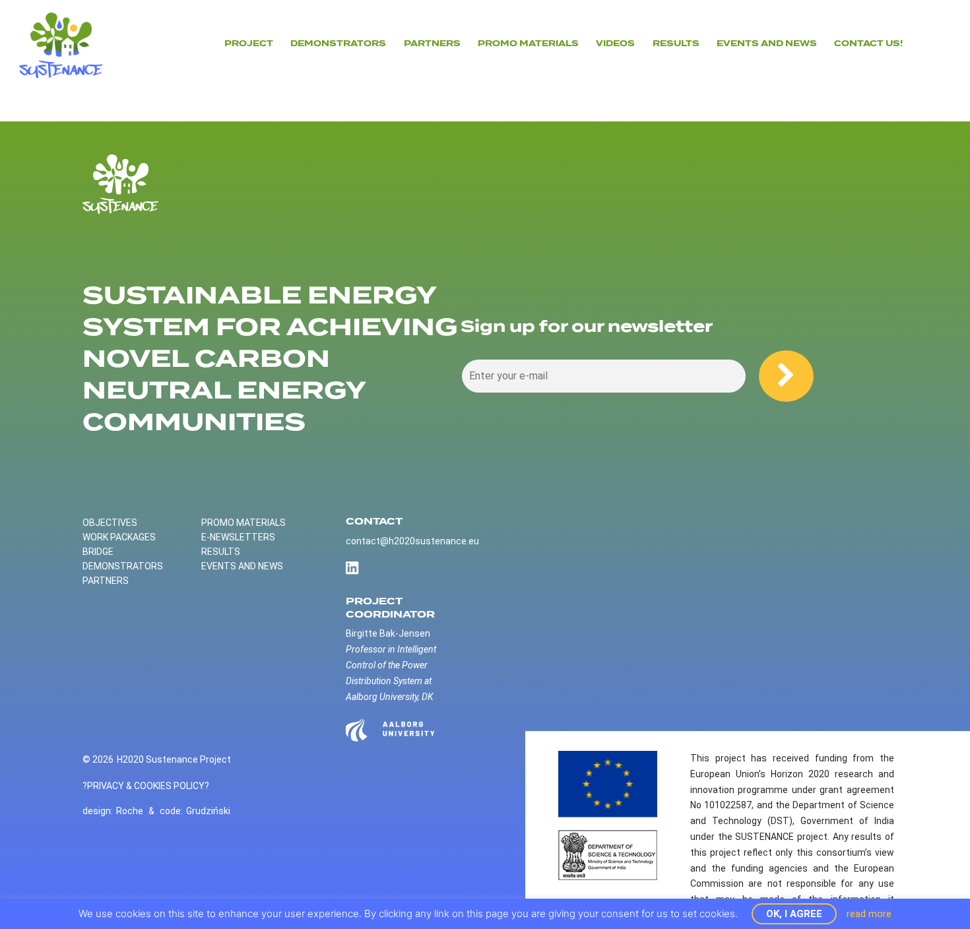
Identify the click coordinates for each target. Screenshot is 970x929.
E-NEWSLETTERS (238, 537)
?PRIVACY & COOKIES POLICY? (145, 786)
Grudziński (208, 811)
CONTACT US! (868, 43)
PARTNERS (432, 43)
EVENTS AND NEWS (767, 43)
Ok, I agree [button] (794, 914)
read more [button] (869, 914)
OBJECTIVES (109, 522)
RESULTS (220, 551)
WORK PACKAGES (119, 537)
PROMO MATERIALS (243, 522)
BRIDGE (97, 551)
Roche (129, 811)
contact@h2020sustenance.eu (412, 541)
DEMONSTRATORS (338, 43)
